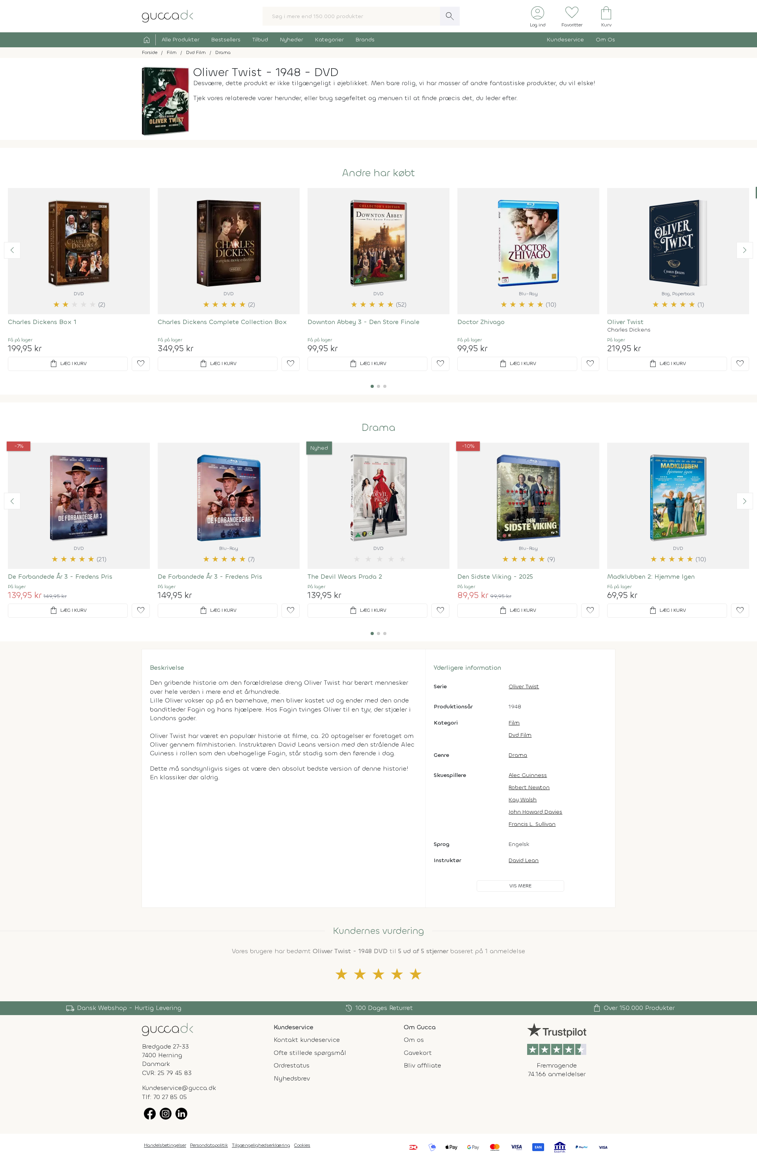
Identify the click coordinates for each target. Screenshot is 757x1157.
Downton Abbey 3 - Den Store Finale (364, 322)
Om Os (605, 39)
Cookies (302, 1145)
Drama (378, 427)
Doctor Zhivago (481, 322)
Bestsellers (226, 39)
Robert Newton (529, 787)
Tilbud (260, 39)
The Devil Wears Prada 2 (345, 576)
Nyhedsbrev (292, 1078)
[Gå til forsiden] (167, 1029)
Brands (365, 39)
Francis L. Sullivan (532, 824)
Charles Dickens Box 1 (42, 322)
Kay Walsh (523, 799)
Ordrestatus (292, 1065)
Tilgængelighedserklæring (261, 1145)
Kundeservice (565, 39)
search (450, 16)
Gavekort (418, 1053)
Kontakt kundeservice (307, 1040)
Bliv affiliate (422, 1065)
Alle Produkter (181, 39)
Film (514, 723)
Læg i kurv (68, 363)
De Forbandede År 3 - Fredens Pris (60, 576)
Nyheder (291, 39)
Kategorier (329, 39)
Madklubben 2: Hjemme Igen (651, 576)
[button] (12, 250)
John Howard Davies (535, 812)
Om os (414, 1040)
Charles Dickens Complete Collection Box (222, 322)
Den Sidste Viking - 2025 (495, 576)
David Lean (524, 860)
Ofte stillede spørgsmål (310, 1053)
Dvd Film (520, 735)
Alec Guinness (528, 775)
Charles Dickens (629, 329)
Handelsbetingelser (165, 1145)
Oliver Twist (625, 322)
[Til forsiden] (167, 15)
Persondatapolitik (209, 1145)
